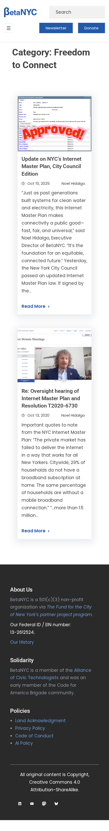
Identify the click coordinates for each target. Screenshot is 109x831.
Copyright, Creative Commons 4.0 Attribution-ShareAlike (59, 782)
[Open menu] (8, 28)
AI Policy (24, 743)
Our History (22, 642)
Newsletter (56, 28)
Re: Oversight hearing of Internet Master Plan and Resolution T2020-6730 (51, 398)
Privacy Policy (30, 728)
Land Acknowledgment (40, 721)
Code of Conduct (34, 736)
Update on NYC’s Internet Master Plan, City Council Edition (51, 166)
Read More (33, 306)
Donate (91, 28)
